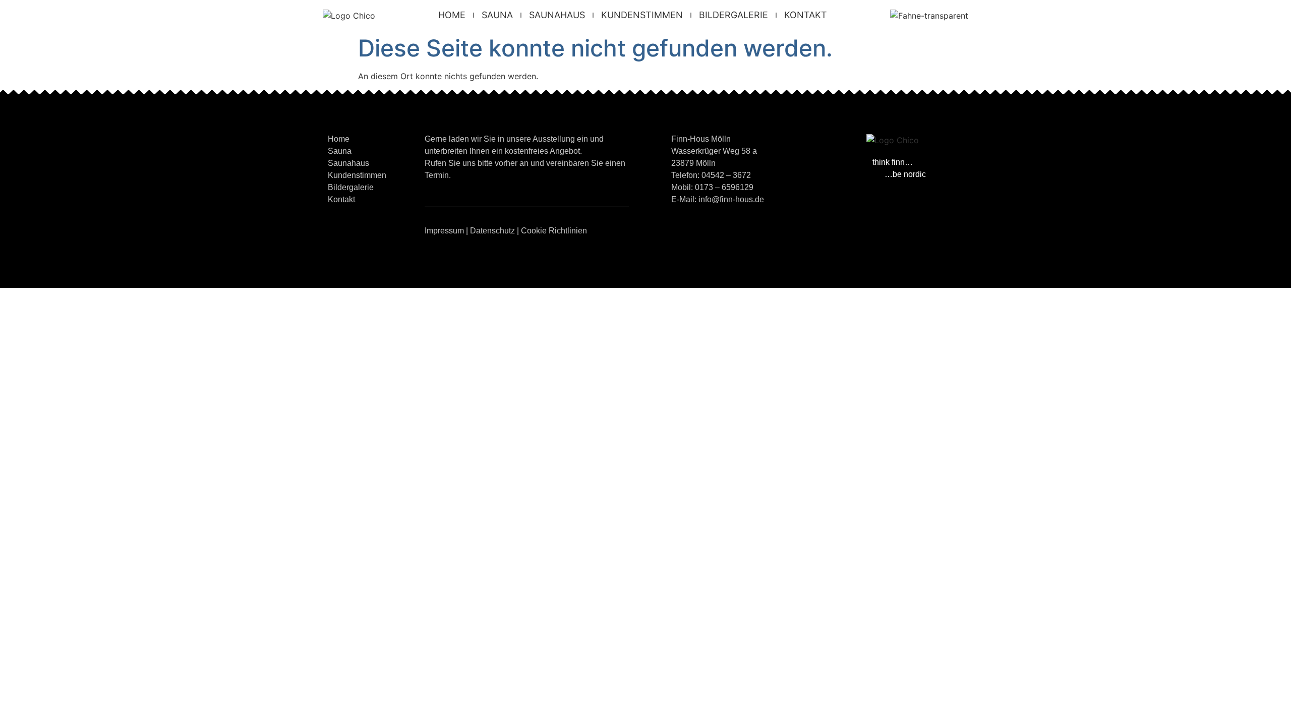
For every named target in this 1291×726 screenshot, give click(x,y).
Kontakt (805, 15)
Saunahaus (557, 15)
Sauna (497, 15)
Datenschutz (492, 230)
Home (451, 15)
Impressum (444, 230)
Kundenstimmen (642, 15)
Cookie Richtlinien (554, 230)
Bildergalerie (733, 15)
